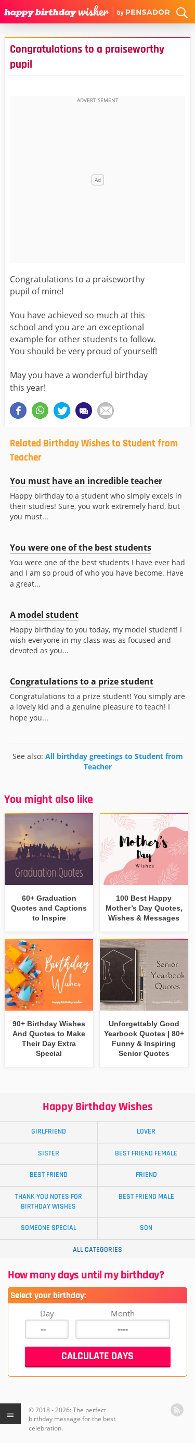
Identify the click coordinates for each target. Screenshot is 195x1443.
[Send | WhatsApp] (40, 410)
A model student (44, 614)
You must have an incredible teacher (86, 481)
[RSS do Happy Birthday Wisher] (177, 1409)
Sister (48, 1153)
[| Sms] (83, 410)
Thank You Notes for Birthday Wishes (48, 1201)
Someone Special (48, 1228)
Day (47, 1313)
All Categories (97, 1249)
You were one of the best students (80, 547)
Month (123, 1313)
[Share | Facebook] (18, 410)
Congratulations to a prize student (81, 681)
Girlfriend (48, 1131)
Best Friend (49, 1174)
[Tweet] (62, 410)
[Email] (105, 410)
